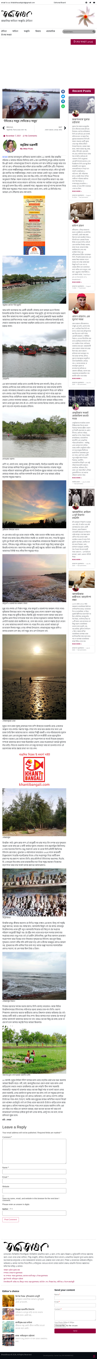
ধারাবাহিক (50, 31)
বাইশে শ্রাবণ (78, 226)
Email (5, 1177)
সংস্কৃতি (27, 31)
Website (5, 1187)
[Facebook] (86, 2)
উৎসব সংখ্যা (6, 35)
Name (5, 1168)
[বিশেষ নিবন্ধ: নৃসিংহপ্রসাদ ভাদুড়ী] (8, 1301)
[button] (60, 2)
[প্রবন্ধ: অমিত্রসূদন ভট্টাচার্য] (8, 1340)
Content (57, 1309)
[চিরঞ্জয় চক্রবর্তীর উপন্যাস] (8, 1314)
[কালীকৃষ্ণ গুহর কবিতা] (8, 1327)
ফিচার (38, 31)
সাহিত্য (15, 31)
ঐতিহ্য (4, 31)
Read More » (77, 191)
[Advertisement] (48, 63)
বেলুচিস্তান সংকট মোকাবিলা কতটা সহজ (80, 416)
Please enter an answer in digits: (16, 1205)
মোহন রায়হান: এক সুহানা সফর (81, 318)
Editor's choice (10, 1291)
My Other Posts (26, 149)
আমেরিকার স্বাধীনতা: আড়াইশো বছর (81, 597)
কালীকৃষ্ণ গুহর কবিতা (23, 1322)
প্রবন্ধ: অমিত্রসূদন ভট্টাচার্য (24, 1335)
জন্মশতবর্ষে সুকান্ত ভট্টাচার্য (81, 121)
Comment (7, 1137)
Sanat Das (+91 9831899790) (63, 1355)
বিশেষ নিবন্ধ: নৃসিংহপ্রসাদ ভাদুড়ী (27, 1296)
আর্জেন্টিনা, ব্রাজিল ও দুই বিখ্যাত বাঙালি (81, 515)
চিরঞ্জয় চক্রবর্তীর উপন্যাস (24, 1309)
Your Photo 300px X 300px (64, 1322)
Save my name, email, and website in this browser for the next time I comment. (30, 1199)
